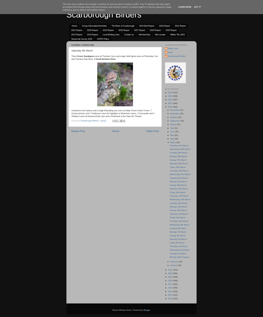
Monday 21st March (178, 182)
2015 (170, 291)
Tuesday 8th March (178, 228)
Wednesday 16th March (180, 200)
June (172, 132)
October (174, 117)
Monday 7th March (178, 232)
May (172, 135)
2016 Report (155, 30)
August (173, 124)
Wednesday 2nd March (180, 250)
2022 (170, 107)
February (174, 262)
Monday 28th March (178, 156)
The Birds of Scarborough (123, 26)
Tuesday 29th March (179, 153)
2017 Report (139, 30)
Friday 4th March (177, 243)
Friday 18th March (178, 192)
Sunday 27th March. (178, 160)
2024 (170, 100)
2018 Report (123, 30)
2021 (170, 270)
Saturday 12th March (179, 214)
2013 (170, 299)
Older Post (152, 131)
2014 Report (76, 34)
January (174, 265)
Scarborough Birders (103, 14)
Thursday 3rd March (178, 246)
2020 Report (92, 30)
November (175, 114)
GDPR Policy (103, 39)
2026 (170, 93)
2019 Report (108, 30)
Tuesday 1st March (178, 254)
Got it (197, 7)
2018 (170, 281)
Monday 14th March (178, 207)
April (172, 139)
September (175, 121)
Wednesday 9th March (179, 225)
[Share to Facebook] (121, 121)
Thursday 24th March (179, 171)
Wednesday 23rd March (180, 174)
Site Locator (160, 34)
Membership (144, 34)
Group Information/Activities (94, 26)
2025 (170, 96)
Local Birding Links (111, 34)
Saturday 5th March (178, 239)
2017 (170, 284)
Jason (170, 52)
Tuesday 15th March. (179, 203)
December (175, 110)
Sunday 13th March (178, 210)
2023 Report (164, 26)
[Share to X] (118, 121)
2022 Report (180, 26)
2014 (170, 295)
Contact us (129, 34)
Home (74, 26)
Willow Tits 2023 (177, 34)
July (172, 128)
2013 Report (92, 34)
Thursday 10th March (179, 221)
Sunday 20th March (178, 185)
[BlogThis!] (116, 121)
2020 (170, 273)
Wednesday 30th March (180, 149)
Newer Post (78, 131)
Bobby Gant (173, 48)
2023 (170, 103)
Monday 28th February (180, 257)
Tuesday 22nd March (179, 178)
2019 (170, 277)
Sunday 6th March (178, 236)
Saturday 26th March (179, 164)
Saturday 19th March (179, 189)
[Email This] (113, 121)
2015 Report (171, 30)
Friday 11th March (177, 218)
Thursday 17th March (179, 196)
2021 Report (76, 30)
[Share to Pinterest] (124, 121)
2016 (170, 288)
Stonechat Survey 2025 (81, 39)
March (173, 142)
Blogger (147, 310)
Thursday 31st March (179, 146)
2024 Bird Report (146, 26)
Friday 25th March (178, 167)
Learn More (184, 7)
